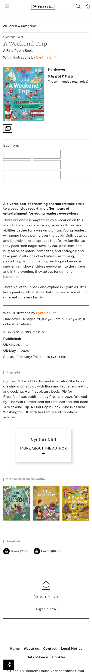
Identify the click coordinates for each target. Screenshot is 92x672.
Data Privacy (37, 657)
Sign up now (46, 609)
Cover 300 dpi (51, 551)
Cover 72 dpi (19, 551)
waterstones (17, 175)
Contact (50, 649)
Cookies (58, 657)
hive (47, 164)
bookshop (17, 164)
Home (15, 649)
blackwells (47, 154)
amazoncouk (17, 154)
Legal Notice (71, 649)
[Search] (78, 6)
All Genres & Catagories (19, 25)
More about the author (43, 448)
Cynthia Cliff (46, 57)
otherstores (47, 175)
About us (31, 649)
